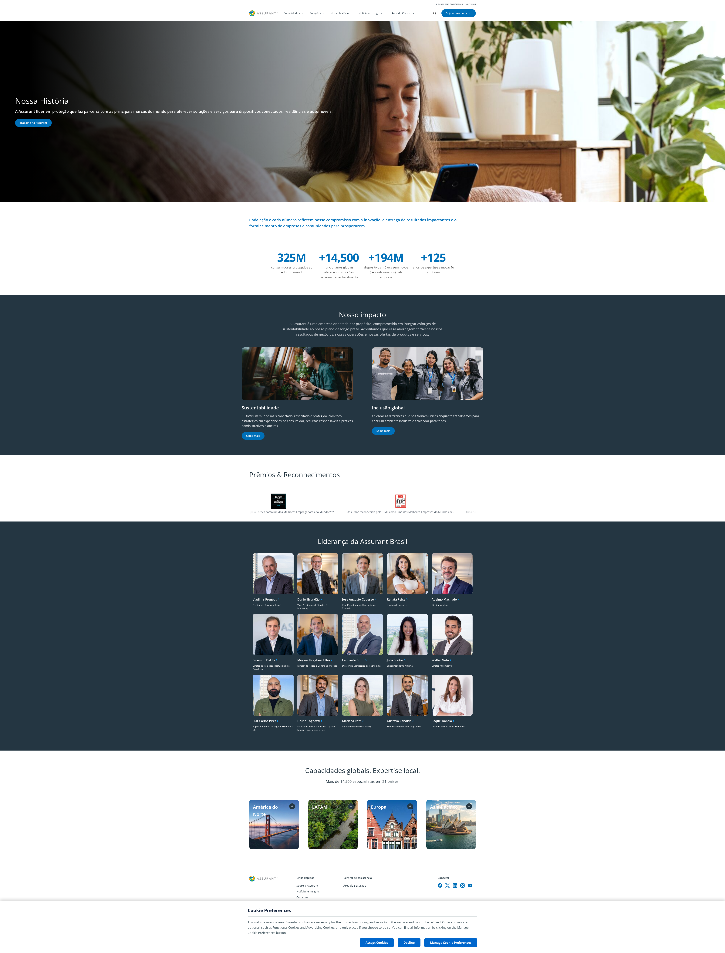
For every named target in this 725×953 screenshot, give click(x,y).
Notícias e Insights (370, 13)
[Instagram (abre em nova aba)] (462, 885)
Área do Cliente (401, 13)
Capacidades (292, 13)
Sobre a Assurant (307, 885)
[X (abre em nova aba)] (447, 885)
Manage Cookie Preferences (450, 943)
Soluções (315, 13)
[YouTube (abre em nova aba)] (470, 885)
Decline (409, 943)
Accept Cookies (377, 943)
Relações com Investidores (449, 3)
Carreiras (471, 3)
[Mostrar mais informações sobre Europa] (410, 806)
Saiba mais (253, 436)
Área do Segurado (354, 885)
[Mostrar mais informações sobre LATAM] (351, 806)
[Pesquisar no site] (434, 13)
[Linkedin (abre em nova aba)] (455, 885)
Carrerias (302, 897)
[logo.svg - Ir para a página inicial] (263, 13)
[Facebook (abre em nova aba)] (440, 885)
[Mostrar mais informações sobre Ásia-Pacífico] (469, 806)
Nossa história (340, 13)
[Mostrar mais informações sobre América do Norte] (292, 806)
